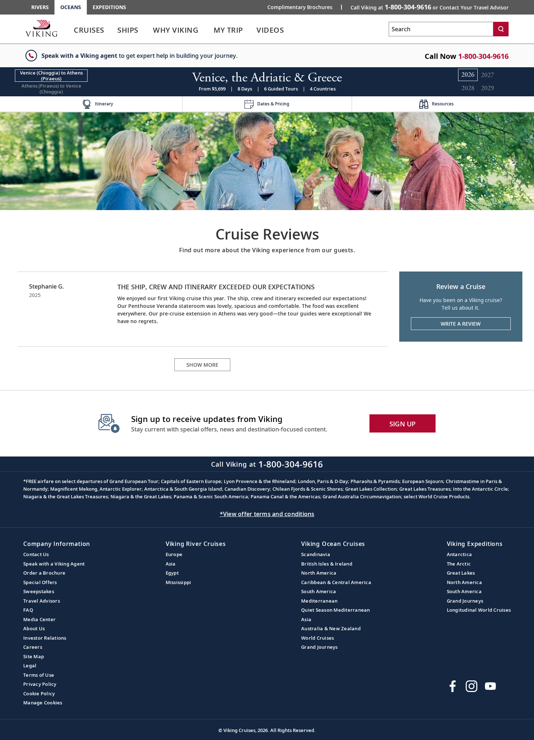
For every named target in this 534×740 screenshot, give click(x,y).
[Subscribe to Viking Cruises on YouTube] (490, 686)
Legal (29, 665)
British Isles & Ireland (326, 563)
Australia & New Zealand (331, 628)
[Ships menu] (146, 30)
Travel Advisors (41, 601)
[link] (89, 32)
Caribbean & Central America (336, 582)
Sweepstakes (38, 591)
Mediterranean (319, 601)
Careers (32, 647)
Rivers (40, 7)
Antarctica (459, 554)
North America (318, 573)
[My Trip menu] (251, 30)
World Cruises (317, 638)
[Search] (501, 29)
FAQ (28, 610)
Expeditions (109, 7)
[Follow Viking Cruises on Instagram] (471, 686)
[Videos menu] (292, 30)
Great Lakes (461, 573)
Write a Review (461, 323)
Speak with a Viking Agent (54, 563)
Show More (202, 364)
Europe (174, 554)
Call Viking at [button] (430, 7)
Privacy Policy (40, 684)
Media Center (39, 619)
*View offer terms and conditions (267, 514)
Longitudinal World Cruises (479, 610)
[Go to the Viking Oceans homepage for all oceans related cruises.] (41, 28)
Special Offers (40, 582)
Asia (171, 563)
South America (318, 591)
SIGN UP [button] (402, 423)
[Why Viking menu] (208, 30)
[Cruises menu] (113, 30)
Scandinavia (315, 554)
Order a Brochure (44, 573)
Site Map (33, 656)
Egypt (172, 573)
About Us (34, 628)
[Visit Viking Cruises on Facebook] (452, 686)
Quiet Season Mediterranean (335, 610)
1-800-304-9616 (483, 56)
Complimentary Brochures (299, 7)
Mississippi (178, 582)
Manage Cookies (42, 702)
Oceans (70, 7)
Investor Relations (44, 638)
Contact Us (36, 554)
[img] (267, 160)
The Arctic (459, 563)
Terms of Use (38, 675)
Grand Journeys (319, 647)
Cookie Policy (39, 693)
